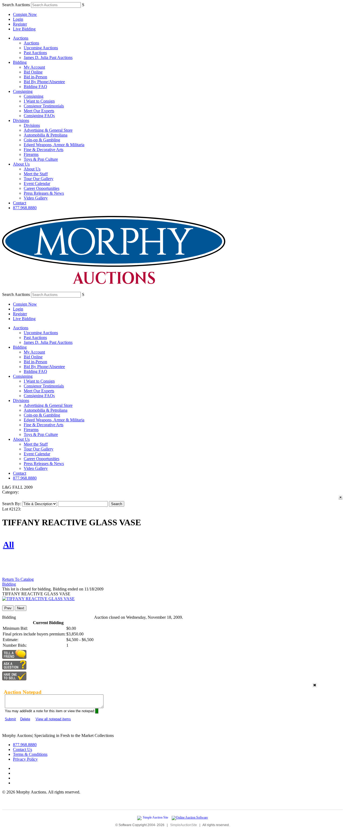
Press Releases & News (44, 193)
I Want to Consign (39, 101)
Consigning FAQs (39, 115)
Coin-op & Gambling (42, 140)
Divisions (21, 120)
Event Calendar (37, 183)
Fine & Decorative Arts (43, 149)
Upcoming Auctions (41, 48)
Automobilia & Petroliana (45, 135)
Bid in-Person (35, 77)
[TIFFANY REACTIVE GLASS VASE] (38, 598)
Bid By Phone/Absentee (44, 81)
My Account (34, 67)
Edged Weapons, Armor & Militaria (54, 144)
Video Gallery (36, 198)
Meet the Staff (36, 174)
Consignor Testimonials (44, 106)
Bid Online (33, 72)
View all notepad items (53, 719)
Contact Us (22, 749)
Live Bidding (24, 29)
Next (20, 608)
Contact (19, 203)
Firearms (31, 154)
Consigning (23, 91)
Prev (8, 608)
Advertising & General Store (48, 130)
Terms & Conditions (30, 754)
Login (18, 19)
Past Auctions (35, 52)
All (8, 545)
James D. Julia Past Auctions (48, 57)
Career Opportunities (41, 188)
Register (20, 24)
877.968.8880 (25, 207)
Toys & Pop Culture (41, 159)
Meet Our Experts (39, 111)
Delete (25, 719)
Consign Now (25, 14)
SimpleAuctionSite (183, 825)
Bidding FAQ (35, 86)
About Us (21, 164)
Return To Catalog (18, 579)
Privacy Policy (25, 759)
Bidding (20, 62)
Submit (10, 719)
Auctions (20, 38)
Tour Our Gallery (38, 178)
